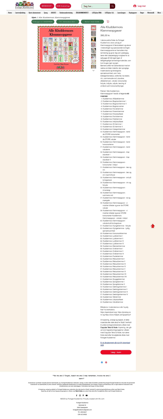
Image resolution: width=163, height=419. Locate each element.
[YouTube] (86, 395)
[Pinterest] (83, 395)
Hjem (34, 17)
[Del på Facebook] (102, 362)
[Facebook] (77, 395)
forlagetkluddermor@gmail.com (82, 410)
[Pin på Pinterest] (106, 362)
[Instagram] (80, 395)
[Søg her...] (112, 6)
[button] (108, 21)
